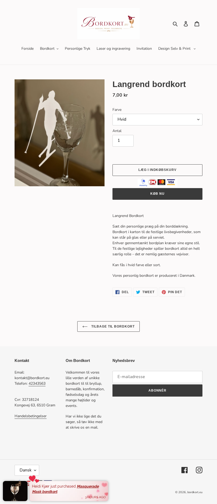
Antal (116, 130)
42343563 (37, 383)
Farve (116, 109)
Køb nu (157, 194)
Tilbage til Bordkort (112, 326)
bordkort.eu (194, 492)
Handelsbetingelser (31, 416)
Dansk (25, 470)
